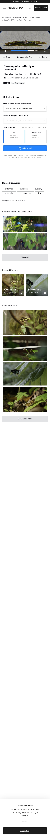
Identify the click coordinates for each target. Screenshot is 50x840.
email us (43, 155)
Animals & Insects (18, 200)
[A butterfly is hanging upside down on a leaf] (25, 241)
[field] (39, 193)
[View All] (25, 257)
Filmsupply (26, 2)
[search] (30, 7)
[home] (17, 8)
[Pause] (5, 51)
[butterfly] (38, 189)
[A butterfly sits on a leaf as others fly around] (25, 373)
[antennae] (9, 189)
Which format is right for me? (34, 127)
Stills (35, 2)
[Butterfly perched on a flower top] (25, 322)
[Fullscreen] (45, 51)
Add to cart (27, 148)
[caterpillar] (9, 193)
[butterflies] (24, 189)
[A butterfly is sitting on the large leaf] (25, 399)
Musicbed (16, 2)
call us (35, 155)
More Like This (26, 57)
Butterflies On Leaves (34, 17)
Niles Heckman (18, 17)
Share (44, 57)
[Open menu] (4, 7)
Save (8, 57)
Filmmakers (6, 17)
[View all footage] (25, 419)
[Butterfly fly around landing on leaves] (25, 224)
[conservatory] (25, 193)
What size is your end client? (19, 120)
